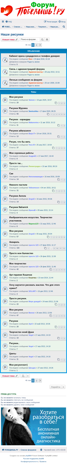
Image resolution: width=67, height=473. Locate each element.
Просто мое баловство (21, 253)
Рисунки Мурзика (18, 108)
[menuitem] (8, 22)
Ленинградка (34, 166)
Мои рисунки (16, 97)
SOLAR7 (32, 291)
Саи (11, 173)
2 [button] (36, 45)
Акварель (14, 242)
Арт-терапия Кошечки (20, 275)
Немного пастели (18, 185)
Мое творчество (17, 263)
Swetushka (33, 111)
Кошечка (32, 278)
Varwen (32, 100)
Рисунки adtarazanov (20, 130)
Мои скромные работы (21, 153)
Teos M (32, 145)
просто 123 (33, 245)
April (31, 324)
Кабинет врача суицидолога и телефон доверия (34, 56)
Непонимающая (36, 177)
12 (64, 248)
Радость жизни (33, 62)
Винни (31, 313)
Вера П (32, 134)
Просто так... (16, 163)
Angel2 (32, 199)
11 (60, 248)
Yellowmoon (34, 188)
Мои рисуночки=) (18, 365)
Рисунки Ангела (17, 196)
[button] (40, 45)
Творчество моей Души (21, 332)
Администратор (36, 72)
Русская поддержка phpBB (33, 458)
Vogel (31, 335)
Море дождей (35, 301)
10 (57, 248)
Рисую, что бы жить (19, 142)
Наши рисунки (12, 34)
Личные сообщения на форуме (25, 80)
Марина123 (33, 224)
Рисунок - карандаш (19, 119)
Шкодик (32, 368)
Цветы (12, 353)
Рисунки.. (14, 343)
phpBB (28, 456)
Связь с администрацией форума (27, 69)
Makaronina (34, 122)
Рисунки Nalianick (18, 207)
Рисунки (13, 321)
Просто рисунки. (18, 298)
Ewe (30, 59)
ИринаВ (32, 210)
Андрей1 (32, 156)
